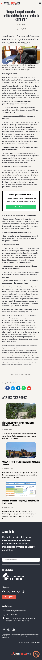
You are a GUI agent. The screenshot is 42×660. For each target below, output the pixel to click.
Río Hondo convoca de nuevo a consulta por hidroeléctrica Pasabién (18, 423)
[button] (7, 388)
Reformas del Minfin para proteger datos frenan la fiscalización (20, 501)
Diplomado (22, 24)
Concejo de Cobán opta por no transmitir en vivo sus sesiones (21, 462)
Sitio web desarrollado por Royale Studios (29, 642)
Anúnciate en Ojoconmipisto (21, 374)
